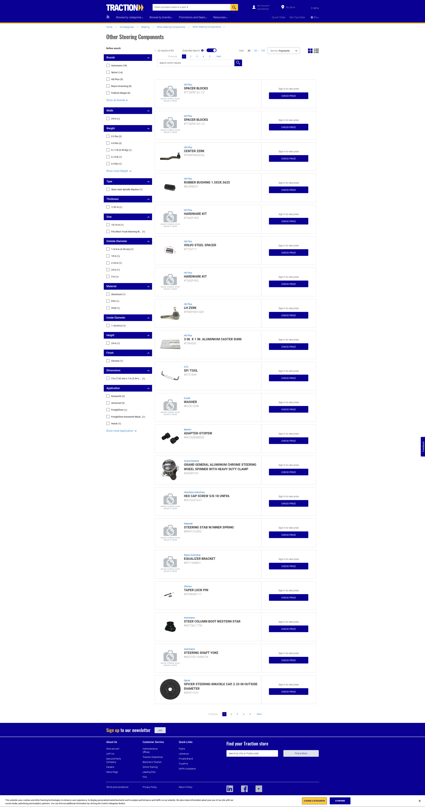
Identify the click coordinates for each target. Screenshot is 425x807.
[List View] (316, 50)
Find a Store (301, 753)
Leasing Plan (149, 772)
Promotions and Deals (192, 17)
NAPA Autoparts (187, 768)
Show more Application (120, 430)
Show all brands (115, 100)
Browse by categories (128, 17)
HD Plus (188, 84)
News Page (112, 772)
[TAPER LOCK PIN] (170, 595)
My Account (263, 5)
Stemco (188, 586)
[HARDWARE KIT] (170, 218)
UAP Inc (110, 753)
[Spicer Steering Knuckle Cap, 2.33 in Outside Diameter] (170, 689)
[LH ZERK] (170, 312)
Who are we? (112, 748)
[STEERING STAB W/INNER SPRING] (170, 532)
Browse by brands (160, 17)
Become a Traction (152, 762)
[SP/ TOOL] (170, 375)
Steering (145, 27)
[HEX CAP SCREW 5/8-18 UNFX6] (170, 501)
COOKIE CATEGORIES (314, 801)
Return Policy (185, 787)
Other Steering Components (171, 27)
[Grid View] (310, 50)
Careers (110, 767)
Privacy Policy (150, 787)
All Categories (127, 27)
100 (263, 50)
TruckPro (183, 763)
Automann (189, 617)
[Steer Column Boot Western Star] (170, 626)
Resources (219, 17)
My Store (290, 7)
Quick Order (278, 17)
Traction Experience (153, 757)
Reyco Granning (192, 555)
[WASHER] (170, 406)
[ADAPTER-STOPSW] (170, 438)
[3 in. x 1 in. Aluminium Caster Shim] (170, 344)
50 (255, 50)
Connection (263, 9)
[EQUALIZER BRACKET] (170, 563)
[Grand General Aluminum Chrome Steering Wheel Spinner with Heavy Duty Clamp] (170, 469)
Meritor (187, 429)
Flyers (182, 748)
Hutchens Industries (194, 492)
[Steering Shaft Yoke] (170, 657)
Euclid (187, 398)
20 (249, 50)
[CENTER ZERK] (170, 156)
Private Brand (186, 758)
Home (109, 27)
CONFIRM (340, 801)
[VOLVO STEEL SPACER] (170, 250)
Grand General (191, 461)
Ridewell (188, 523)
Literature (184, 753)
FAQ (145, 777)
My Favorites (297, 17)
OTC (186, 367)
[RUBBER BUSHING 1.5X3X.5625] (170, 187)
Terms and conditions (117, 787)
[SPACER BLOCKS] (170, 93)
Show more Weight (117, 171)
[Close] (419, 801)
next (218, 56)
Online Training (150, 767)
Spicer (187, 680)
